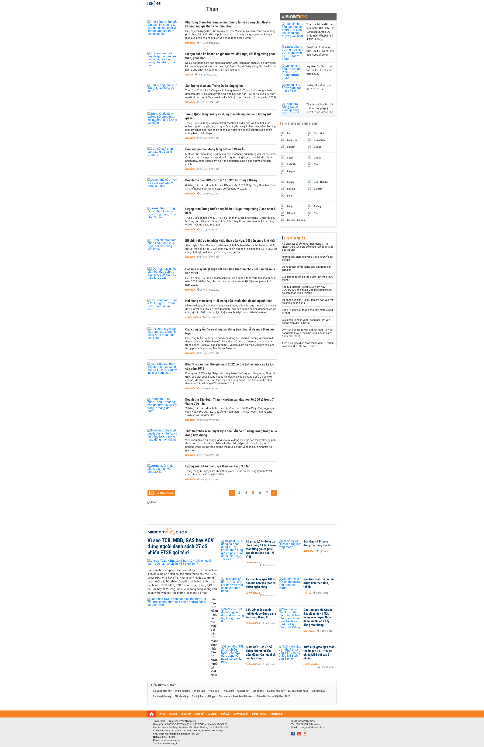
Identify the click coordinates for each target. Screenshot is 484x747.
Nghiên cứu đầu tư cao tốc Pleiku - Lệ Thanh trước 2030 (319, 70)
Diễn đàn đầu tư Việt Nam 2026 (273, 696)
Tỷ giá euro (228, 691)
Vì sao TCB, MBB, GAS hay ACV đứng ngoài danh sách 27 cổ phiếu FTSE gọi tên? (180, 546)
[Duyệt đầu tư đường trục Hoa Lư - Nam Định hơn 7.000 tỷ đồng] (293, 53)
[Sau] (274, 493)
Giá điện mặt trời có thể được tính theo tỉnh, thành (318, 583)
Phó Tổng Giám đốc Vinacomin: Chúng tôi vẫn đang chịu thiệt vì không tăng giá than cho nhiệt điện (228, 24)
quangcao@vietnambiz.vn (312, 727)
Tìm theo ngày (164, 493)
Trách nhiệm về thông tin (165, 743)
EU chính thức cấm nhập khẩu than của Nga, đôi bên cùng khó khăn (230, 241)
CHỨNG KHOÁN (241, 714)
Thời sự (307, 593)
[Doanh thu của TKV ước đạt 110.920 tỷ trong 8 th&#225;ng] (164, 189)
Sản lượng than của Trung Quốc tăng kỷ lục (214, 86)
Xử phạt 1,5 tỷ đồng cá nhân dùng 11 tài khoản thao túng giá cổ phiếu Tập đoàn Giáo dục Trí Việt (308, 246)
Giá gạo (211, 696)
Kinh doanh (309, 631)
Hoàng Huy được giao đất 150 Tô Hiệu (319, 87)
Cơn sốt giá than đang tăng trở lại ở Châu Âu (215, 149)
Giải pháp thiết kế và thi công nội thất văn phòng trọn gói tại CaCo (306, 322)
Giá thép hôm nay (162, 696)
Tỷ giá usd (199, 691)
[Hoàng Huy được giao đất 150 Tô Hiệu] (293, 91)
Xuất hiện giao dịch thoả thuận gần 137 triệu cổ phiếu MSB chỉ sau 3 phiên (308, 345)
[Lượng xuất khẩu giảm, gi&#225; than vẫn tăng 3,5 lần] (164, 475)
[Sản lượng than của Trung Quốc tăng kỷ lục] (164, 95)
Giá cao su (224, 696)
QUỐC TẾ (199, 714)
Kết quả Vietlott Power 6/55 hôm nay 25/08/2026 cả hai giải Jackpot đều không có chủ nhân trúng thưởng (307, 290)
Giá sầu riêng (181, 696)
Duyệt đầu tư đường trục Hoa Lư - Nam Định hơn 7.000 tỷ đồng (320, 51)
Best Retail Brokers (243, 696)
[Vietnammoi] (308, 17)
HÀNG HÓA (186, 714)
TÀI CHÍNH (212, 714)
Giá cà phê (258, 691)
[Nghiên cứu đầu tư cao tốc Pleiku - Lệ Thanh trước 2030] (293, 72)
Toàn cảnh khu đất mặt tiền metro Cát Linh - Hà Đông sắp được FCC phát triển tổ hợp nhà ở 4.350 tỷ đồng (320, 32)
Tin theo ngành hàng (299, 124)
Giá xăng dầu (318, 691)
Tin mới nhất (294, 238)
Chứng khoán (253, 562)
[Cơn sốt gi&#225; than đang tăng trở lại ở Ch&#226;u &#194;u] (164, 158)
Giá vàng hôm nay (162, 691)
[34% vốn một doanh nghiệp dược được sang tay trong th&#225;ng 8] (232, 615)
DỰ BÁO (173, 714)
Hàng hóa (190, 43)
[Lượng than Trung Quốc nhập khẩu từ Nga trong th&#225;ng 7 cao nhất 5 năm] (164, 218)
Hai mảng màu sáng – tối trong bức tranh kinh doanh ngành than (228, 301)
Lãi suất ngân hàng (298, 691)
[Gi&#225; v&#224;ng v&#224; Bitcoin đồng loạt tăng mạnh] (290, 547)
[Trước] (232, 493)
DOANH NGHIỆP (259, 714)
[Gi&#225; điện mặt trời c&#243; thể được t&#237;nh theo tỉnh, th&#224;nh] (290, 585)
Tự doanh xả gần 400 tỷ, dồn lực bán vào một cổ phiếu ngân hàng (261, 583)
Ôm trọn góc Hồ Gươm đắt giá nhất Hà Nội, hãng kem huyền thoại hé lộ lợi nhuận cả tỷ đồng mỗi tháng (307, 333)
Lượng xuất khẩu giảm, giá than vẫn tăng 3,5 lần (217, 466)
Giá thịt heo (198, 696)
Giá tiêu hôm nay (276, 691)
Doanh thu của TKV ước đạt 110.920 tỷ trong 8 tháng (221, 180)
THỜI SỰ (161, 714)
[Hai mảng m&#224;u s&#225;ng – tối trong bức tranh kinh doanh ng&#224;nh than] (164, 310)
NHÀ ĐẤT (225, 714)
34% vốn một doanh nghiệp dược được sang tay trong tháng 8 (261, 613)
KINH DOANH (277, 714)
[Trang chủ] (151, 714)
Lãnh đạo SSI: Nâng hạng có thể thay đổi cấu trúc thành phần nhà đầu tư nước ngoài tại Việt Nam (214, 637)
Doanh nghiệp (192, 317)
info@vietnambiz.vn (170, 740)
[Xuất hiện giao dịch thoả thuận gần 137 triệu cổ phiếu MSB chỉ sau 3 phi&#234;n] (290, 652)
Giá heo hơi (243, 691)
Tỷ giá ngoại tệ (183, 691)
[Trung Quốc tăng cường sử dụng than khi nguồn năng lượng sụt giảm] (164, 123)
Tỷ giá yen (213, 691)
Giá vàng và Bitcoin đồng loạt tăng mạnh (316, 543)
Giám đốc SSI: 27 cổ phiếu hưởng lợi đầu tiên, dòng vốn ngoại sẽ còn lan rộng (261, 652)
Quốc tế (189, 74)
